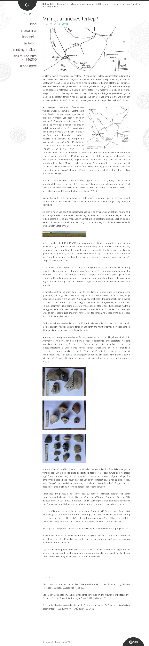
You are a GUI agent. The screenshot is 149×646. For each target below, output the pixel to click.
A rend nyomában (24, 50)
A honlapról (28, 66)
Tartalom (30, 43)
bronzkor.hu (61, 642)
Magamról (29, 30)
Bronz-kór (27, 6)
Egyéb (65, 24)
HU (25, 13)
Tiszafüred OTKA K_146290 (25, 58)
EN (30, 13)
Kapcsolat (29, 37)
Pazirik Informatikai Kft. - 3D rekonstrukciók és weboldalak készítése (133, 641)
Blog (33, 24)
